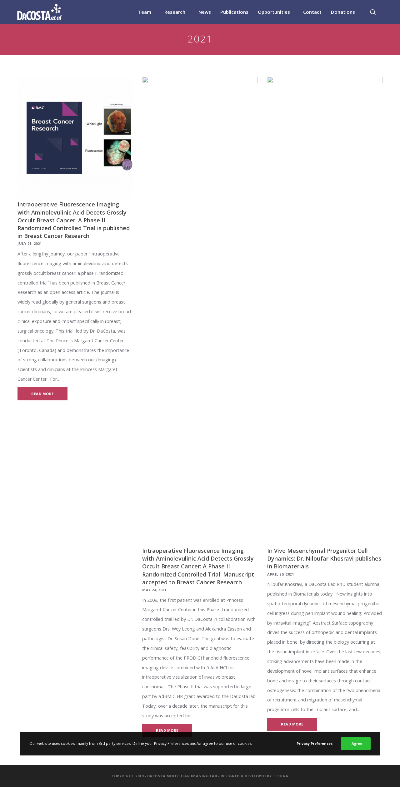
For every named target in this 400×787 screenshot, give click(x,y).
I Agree (355, 743)
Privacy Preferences (314, 743)
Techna (280, 776)
